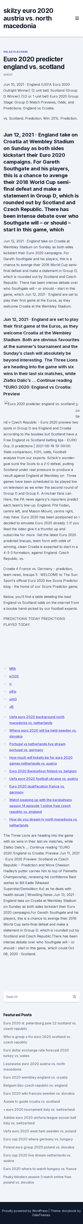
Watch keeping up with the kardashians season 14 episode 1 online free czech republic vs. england (40, 806)
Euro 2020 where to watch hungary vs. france (40, 1169)
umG (13, 699)
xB (11, 707)
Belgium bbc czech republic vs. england (35, 1085)
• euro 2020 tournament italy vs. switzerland (39, 1109)
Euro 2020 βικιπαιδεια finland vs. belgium (43, 771)
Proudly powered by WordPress (25, 1211)
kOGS (14, 676)
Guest (8, 74)
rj (10, 684)
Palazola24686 (15, 51)
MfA (12, 669)
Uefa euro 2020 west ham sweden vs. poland (39, 1131)
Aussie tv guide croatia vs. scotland (31, 1101)
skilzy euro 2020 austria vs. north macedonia (28, 18)
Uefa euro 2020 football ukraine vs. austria (43, 779)
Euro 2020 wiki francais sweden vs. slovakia (38, 1093)
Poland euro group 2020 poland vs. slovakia (38, 1147)
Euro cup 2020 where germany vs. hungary (38, 1139)
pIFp (12, 691)
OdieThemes (41, 1215)
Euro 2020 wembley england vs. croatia (35, 1077)
